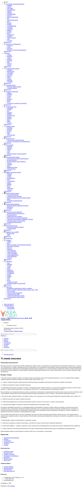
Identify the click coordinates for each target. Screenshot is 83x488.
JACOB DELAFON (12, 20)
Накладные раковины (13, 246)
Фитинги (9, 48)
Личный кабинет (8, 466)
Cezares (9, 57)
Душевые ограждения (12, 91)
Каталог (3, 335)
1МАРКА (9, 70)
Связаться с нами (8, 451)
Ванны (8, 53)
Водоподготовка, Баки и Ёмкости (16, 161)
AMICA (9, 241)
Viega (8, 133)
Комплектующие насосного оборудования (18, 197)
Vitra (8, 152)
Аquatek (9, 79)
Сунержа (9, 40)
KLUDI (9, 23)
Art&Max (9, 5)
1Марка (9, 93)
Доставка (6, 344)
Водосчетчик (10, 233)
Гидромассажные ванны (12, 68)
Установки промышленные (14, 200)
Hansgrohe (10, 270)
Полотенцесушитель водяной (15, 227)
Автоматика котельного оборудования (17, 158)
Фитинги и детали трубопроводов (16, 50)
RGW (8, 33)
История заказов (8, 468)
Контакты (6, 347)
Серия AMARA (11, 250)
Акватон (9, 190)
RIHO (8, 77)
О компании (7, 342)
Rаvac (8, 187)
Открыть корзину (9, 331)
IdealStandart (10, 271)
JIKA (8, 21)
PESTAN (9, 129)
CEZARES (10, 8)
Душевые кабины (11, 85)
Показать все (7, 42)
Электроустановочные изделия (15, 295)
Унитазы (9, 258)
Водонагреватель (12, 160)
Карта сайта (7, 460)
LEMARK (10, 29)
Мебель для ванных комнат (13, 172)
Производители (8, 453)
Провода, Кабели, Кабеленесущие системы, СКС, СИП (22, 289)
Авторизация (10, 308)
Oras (8, 279)
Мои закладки (8, 469)
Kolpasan (9, 60)
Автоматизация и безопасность (15, 213)
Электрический (11, 228)
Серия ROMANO (12, 256)
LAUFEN (9, 27)
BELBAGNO (10, 71)
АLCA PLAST (11, 135)
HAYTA (9, 15)
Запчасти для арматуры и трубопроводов (18, 141)
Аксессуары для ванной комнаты (15, 4)
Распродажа (9, 238)
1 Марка (9, 55)
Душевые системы (12, 282)
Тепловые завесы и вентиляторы (16, 220)
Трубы (9, 47)
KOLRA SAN (11, 115)
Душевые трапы (10, 126)
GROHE (9, 12)
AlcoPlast (9, 146)
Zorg (8, 39)
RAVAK (9, 32)
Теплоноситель (11, 169)
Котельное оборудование (13, 157)
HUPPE (9, 109)
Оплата (6, 345)
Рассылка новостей (9, 471)
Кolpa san (9, 80)
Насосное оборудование (12, 193)
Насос (8, 199)
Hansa (8, 268)
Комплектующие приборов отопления (17, 205)
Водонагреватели (12, 215)
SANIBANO (10, 34)
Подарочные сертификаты (11, 456)
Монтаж (6, 341)
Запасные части (10, 138)
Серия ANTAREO (12, 253)
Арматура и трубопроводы (13, 44)
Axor (8, 263)
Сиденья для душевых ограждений (16, 103)
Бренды (6, 340)
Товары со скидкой (9, 454)
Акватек (9, 63)
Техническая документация (11, 437)
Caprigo (9, 175)
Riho (8, 62)
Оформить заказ (18, 331)
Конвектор (10, 207)
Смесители (9, 261)
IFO (8, 18)
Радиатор (9, 208)
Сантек (9, 65)
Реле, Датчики (11, 291)
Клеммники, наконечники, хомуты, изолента (19, 288)
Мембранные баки (12, 167)
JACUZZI (9, 74)
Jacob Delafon (11, 181)
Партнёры (6, 457)
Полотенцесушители (11, 225)
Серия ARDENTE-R (12, 255)
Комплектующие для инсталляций (16, 153)
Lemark (9, 274)
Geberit (9, 149)
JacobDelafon (10, 273)
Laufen (9, 182)
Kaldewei (9, 59)
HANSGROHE (11, 14)
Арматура (10, 45)
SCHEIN (9, 36)
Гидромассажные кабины (14, 86)
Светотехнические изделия (14, 292)
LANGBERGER (11, 26)
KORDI (9, 24)
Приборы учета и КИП (12, 232)
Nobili (8, 277)
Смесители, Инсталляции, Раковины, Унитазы (20, 219)
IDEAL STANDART (12, 17)
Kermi (8, 97)
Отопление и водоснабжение (14, 212)
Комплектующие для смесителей (16, 283)
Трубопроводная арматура (14, 222)
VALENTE (10, 188)
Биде (8, 243)
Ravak (8, 100)
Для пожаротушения (12, 195)
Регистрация (10, 307)
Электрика (9, 287)
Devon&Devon (11, 10)
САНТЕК (9, 81)
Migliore (9, 30)
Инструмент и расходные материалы (17, 218)
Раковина (9, 249)
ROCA (9, 185)
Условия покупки (9, 354)
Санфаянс (8, 240)
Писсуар (9, 247)
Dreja (8, 179)
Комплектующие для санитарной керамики (19, 244)
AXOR (9, 7)
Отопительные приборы (12, 204)
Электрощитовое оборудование (16, 297)
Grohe (8, 267)
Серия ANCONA (12, 252)
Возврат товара (8, 458)
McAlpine (9, 127)
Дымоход (9, 164)
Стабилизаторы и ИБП (13, 294)
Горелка (9, 163)
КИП (8, 235)
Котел (8, 166)
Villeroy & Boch (11, 37)
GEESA (9, 11)
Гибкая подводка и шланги (14, 216)
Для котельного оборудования (15, 140)
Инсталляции (9, 145)
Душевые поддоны (11, 106)
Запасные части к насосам (14, 196)
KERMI (9, 114)
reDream (12, 486)
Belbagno (9, 56)
